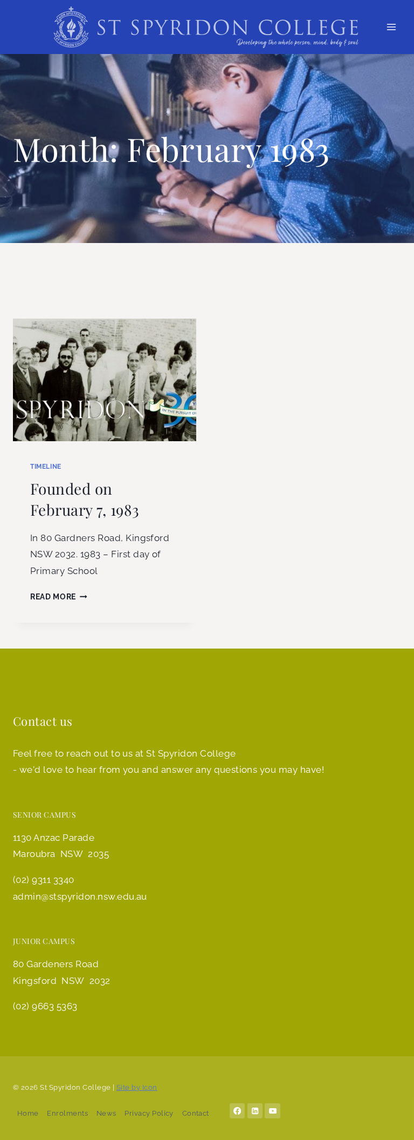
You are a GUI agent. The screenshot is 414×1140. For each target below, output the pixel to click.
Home (28, 1113)
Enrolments (67, 1113)
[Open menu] (391, 26)
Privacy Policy (149, 1113)
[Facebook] (237, 1111)
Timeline (45, 466)
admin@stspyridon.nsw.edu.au (80, 896)
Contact (195, 1113)
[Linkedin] (255, 1111)
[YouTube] (272, 1111)
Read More (58, 596)
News (106, 1113)
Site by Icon (136, 1087)
